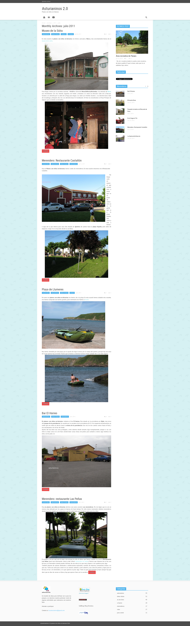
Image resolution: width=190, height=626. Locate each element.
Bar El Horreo (49, 413)
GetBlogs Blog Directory (86, 606)
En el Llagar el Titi (132, 118)
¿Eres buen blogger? (84, 593)
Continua (45, 151)
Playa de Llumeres (52, 289)
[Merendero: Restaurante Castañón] (73, 198)
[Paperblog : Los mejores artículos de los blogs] (84, 613)
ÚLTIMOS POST (123, 26)
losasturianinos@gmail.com (56, 610)
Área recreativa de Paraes (126, 56)
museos (63, 34)
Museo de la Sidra (52, 30)
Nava (109, 91)
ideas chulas (55, 34)
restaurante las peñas (81, 561)
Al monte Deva (131, 100)
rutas (132, 609)
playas (72, 293)
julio (59, 23)
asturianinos (46, 34)
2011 (54, 23)
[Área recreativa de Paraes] (132, 42)
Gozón (87, 299)
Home (43, 23)
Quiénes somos (46, 1)
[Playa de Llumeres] (73, 325)
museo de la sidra (47, 41)
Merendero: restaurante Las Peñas (62, 499)
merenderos (73, 164)
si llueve (70, 34)
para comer (132, 613)
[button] (146, 17)
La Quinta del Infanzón (133, 136)
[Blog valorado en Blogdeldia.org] (84, 589)
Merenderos (121, 86)
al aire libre (46, 164)
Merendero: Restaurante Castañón (62, 160)
